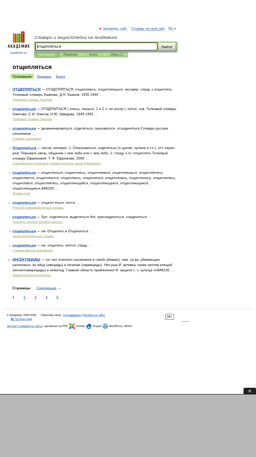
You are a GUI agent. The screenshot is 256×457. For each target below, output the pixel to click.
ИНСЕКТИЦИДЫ (26, 260)
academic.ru (18, 52)
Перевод (44, 76)
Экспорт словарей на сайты (24, 326)
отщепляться (24, 109)
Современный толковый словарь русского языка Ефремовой (56, 163)
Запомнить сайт (115, 28)
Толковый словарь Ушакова (32, 100)
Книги (93, 54)
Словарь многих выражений (32, 250)
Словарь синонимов (26, 138)
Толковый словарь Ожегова (32, 119)
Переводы (70, 54)
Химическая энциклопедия (31, 275)
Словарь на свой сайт (148, 28)
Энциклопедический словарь (33, 236)
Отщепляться (24, 148)
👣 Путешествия (21, 319)
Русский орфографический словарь (38, 208)
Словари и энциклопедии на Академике (75, 37)
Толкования (46, 54)
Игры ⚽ (117, 54)
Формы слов (21, 193)
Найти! (167, 47)
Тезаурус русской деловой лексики (37, 222)
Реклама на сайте (93, 315)
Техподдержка (72, 315)
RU (170, 28)
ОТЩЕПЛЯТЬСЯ (26, 89)
